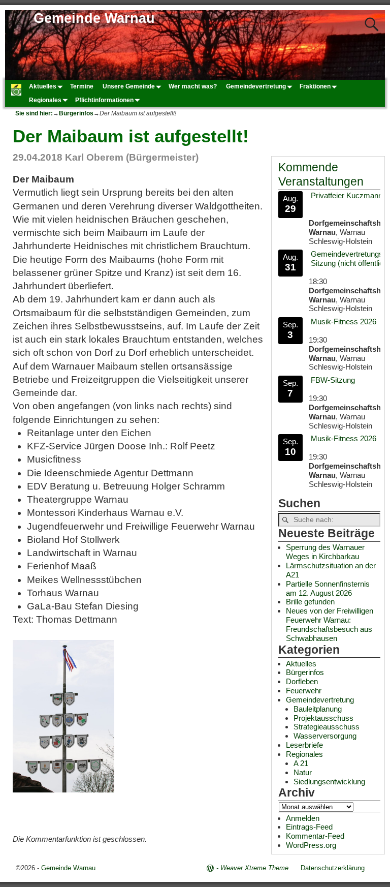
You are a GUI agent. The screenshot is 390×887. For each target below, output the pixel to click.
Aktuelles (42, 86)
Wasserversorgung (325, 735)
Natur (303, 772)
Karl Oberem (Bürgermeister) (132, 157)
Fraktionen (315, 86)
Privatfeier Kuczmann (346, 195)
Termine (81, 86)
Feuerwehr (303, 690)
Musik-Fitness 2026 (343, 321)
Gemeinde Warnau (94, 18)
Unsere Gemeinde (129, 86)
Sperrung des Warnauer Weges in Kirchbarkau (325, 552)
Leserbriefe (304, 745)
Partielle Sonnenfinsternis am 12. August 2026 (328, 588)
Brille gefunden (310, 601)
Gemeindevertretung (256, 86)
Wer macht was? (193, 86)
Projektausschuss (323, 718)
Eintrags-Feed (309, 826)
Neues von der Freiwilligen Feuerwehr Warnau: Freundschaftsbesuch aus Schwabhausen (329, 624)
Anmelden (302, 818)
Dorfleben (302, 681)
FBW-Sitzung (333, 380)
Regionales (45, 100)
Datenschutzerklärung (333, 868)
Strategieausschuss (327, 726)
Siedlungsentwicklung (329, 781)
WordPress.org (311, 845)
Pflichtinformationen (104, 100)
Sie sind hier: (34, 113)
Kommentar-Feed (315, 836)
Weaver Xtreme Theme (254, 868)
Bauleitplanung (318, 709)
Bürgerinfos (76, 113)
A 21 (301, 763)
